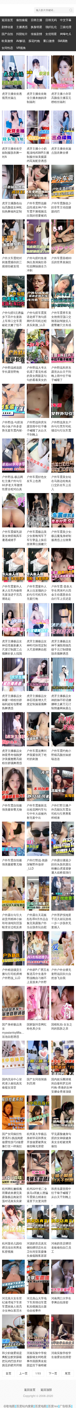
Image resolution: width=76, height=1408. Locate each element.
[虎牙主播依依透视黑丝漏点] (13, 72)
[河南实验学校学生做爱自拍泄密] (62, 1331)
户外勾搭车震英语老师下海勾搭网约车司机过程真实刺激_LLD (37, 319)
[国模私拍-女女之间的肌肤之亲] (62, 1003)
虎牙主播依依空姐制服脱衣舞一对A (12, 152)
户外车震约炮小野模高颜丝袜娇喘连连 (61, 755)
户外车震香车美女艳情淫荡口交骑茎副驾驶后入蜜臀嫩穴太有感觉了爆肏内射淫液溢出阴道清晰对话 (61, 325)
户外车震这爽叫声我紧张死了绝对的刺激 (37, 755)
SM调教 (63, 41)
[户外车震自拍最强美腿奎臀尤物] (13, 784)
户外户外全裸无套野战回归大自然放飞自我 (61, 974)
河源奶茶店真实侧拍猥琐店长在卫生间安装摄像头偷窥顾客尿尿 (37, 1249)
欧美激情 (7, 41)
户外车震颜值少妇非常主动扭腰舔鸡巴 (61, 207)
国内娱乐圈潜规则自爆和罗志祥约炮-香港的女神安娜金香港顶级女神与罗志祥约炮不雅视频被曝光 (61, 1091)
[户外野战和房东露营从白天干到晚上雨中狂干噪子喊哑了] (62, 346)
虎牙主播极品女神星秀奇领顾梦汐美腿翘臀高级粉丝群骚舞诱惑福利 (12, 759)
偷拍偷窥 (22, 20)
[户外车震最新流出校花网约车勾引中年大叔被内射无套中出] (38, 784)
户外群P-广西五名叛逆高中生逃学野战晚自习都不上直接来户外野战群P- (38, 978)
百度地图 (40, 1406)
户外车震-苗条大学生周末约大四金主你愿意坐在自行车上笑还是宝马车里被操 (61, 594)
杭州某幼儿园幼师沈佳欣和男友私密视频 (12, 1247)
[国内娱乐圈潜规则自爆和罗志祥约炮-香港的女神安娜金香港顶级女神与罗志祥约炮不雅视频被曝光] (62, 1058)
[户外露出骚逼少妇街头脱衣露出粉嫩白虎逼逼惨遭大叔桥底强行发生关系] (62, 839)
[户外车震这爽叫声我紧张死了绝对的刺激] (38, 729)
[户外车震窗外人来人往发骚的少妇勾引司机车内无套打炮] (38, 565)
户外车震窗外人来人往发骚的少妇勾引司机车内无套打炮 (37, 592)
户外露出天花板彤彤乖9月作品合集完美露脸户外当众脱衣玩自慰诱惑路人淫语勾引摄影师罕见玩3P (37, 927)
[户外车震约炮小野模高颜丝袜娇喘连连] (62, 729)
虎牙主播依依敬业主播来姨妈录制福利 (37, 97)
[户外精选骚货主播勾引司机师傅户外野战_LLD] (13, 948)
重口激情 (49, 41)
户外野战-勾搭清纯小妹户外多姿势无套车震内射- (12, 426)
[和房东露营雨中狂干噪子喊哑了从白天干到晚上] (62, 1167)
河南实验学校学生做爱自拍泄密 (61, 1355)
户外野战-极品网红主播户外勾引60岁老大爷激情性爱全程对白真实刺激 (12, 485)
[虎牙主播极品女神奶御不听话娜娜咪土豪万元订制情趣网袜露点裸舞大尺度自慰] (62, 674)
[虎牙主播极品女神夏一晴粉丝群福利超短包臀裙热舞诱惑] (13, 674)
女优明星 (51, 34)
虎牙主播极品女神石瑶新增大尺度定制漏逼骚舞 (37, 700)
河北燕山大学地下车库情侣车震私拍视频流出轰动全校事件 (37, 1304)
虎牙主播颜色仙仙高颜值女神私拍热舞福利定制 (12, 207)
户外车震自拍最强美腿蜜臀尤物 (12, 862)
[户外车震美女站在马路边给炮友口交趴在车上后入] (62, 455)
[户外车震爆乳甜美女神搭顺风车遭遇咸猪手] (13, 510)
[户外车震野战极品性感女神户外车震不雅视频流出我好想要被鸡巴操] (38, 182)
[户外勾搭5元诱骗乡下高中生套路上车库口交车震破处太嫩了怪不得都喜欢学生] (13, 291)
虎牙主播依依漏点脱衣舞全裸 (61, 150)
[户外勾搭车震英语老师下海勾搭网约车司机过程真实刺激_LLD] (38, 291)
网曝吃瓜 (65, 34)
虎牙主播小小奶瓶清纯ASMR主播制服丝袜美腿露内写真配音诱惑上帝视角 (38, 156)
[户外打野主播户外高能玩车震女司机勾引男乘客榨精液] (62, 784)
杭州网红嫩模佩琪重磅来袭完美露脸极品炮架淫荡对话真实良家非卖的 (12, 1197)
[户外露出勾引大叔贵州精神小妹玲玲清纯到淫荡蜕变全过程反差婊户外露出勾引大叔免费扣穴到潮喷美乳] (13, 893)
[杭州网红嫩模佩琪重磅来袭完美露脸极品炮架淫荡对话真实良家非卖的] (13, 1167)
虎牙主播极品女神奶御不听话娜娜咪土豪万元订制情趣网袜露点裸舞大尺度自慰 (61, 704)
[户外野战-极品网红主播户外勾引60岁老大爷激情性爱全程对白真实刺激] (13, 455)
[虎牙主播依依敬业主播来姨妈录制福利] (38, 72)
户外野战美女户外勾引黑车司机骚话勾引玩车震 (61, 426)
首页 (8, 1373)
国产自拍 (7, 34)
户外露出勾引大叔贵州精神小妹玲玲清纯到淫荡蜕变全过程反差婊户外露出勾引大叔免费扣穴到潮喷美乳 (12, 927)
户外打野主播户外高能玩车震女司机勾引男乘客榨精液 (61, 811)
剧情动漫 (7, 27)
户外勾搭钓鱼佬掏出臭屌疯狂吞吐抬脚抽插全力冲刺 (37, 264)
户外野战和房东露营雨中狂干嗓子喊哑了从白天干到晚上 (37, 428)
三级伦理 (65, 27)
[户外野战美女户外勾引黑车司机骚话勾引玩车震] (62, 401)
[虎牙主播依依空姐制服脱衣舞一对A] (13, 127)
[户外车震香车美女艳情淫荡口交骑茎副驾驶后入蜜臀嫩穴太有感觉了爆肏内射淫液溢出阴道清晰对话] (62, 291)
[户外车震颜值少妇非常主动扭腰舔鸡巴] (62, 182)
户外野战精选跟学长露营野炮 (12, 369)
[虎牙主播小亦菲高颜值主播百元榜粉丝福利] (62, 72)
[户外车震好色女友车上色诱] (38, 455)
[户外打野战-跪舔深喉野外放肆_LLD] (38, 839)
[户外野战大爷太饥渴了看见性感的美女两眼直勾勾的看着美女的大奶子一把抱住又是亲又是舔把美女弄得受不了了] (38, 346)
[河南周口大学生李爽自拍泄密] (62, 1277)
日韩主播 (36, 20)
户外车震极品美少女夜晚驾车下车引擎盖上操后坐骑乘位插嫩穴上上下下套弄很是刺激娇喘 (37, 542)
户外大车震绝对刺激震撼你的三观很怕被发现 (12, 262)
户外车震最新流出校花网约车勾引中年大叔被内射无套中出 (37, 811)
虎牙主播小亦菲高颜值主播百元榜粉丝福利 (61, 97)
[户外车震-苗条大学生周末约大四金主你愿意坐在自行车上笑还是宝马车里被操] (62, 565)
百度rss (53, 1406)
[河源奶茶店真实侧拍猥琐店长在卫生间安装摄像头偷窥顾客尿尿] (38, 1222)
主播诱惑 (22, 27)
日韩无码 (51, 20)
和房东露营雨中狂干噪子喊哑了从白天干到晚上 (61, 1193)
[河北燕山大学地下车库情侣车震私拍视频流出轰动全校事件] (38, 1277)
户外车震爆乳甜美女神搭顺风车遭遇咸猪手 (12, 536)
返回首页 (7, 20)
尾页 (68, 1373)
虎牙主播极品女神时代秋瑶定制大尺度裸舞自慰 (37, 645)
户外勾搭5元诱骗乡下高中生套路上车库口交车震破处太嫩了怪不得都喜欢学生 (13, 321)
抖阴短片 (22, 34)
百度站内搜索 (24, 1406)
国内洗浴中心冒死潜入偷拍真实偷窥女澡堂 (12, 1083)
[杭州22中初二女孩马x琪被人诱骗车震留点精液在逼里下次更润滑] (38, 1167)
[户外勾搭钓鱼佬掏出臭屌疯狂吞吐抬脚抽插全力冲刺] (38, 236)
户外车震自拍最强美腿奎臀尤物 (12, 807)
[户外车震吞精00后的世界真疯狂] (62, 236)
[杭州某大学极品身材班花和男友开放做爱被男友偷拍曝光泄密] (38, 1112)
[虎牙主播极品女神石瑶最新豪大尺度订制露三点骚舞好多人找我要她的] (13, 620)
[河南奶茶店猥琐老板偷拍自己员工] (62, 1222)
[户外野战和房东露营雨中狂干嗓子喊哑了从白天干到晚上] (38, 401)
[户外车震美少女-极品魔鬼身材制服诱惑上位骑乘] (62, 510)
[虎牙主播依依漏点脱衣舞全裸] (62, 127)
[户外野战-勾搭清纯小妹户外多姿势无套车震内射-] (13, 401)
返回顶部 (46, 1390)
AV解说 (20, 41)
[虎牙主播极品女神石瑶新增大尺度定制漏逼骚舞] (38, 674)
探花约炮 (34, 41)
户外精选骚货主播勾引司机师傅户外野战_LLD (12, 974)
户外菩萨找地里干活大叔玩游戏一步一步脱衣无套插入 (61, 921)
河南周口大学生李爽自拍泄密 (61, 1300)
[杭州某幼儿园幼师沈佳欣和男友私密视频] (13, 1222)
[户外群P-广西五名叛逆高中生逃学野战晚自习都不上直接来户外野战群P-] (38, 948)
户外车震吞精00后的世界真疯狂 (61, 260)
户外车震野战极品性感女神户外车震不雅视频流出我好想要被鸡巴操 (37, 211)
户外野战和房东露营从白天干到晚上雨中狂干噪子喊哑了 (61, 373)
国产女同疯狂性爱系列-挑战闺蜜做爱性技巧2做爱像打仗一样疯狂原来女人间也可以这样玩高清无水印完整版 (13, 1146)
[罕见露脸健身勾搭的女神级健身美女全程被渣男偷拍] (62, 1112)
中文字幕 (65, 20)
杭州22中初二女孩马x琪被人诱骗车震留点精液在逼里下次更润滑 (37, 1195)
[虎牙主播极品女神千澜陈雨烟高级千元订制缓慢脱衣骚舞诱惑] (62, 620)
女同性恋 (7, 48)
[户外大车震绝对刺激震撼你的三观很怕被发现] (13, 236)
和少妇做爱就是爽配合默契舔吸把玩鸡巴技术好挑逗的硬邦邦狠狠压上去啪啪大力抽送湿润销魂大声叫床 (12, 1365)
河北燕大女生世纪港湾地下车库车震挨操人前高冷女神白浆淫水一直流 (12, 1306)
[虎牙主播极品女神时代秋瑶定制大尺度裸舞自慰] (38, 620)
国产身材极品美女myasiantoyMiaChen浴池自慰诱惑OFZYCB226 (15, 1032)
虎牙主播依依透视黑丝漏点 (12, 95)
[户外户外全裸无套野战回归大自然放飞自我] (62, 948)
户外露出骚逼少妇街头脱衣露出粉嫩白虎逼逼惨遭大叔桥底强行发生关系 (61, 868)
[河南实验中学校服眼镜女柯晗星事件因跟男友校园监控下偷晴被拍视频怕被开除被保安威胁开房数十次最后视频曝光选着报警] (38, 1331)
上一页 (23, 1373)
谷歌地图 (9, 1406)
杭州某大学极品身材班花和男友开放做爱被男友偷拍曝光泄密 (37, 1140)
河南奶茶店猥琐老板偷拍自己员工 (61, 1247)
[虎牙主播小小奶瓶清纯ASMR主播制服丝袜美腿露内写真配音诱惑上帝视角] (38, 127)
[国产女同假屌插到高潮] (38, 1058)
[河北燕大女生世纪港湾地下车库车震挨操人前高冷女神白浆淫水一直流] (13, 1277)
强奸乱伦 (51, 27)
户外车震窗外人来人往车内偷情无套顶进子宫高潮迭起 (12, 592)
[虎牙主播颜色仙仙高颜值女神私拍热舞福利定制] (13, 182)
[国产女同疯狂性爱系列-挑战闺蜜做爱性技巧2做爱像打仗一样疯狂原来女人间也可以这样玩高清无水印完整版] (13, 1112)
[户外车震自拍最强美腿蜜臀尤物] (13, 839)
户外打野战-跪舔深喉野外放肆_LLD (37, 864)
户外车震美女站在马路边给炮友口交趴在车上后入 (61, 483)
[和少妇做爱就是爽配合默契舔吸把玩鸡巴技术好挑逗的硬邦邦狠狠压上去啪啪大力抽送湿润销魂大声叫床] (13, 1331)
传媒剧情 (36, 34)
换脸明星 (36, 27)
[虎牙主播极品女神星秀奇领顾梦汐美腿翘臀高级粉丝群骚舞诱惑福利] (13, 729)
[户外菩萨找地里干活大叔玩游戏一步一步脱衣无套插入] (62, 893)
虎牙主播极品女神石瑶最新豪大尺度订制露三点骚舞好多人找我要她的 (12, 649)
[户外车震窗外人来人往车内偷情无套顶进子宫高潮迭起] (13, 565)
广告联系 (65, 1406)
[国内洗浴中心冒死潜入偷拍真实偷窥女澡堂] (13, 1058)
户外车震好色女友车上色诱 (37, 479)
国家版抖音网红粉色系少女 (37, 1026)
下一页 (53, 1373)
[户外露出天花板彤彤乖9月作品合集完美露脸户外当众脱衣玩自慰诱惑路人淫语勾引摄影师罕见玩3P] (38, 893)
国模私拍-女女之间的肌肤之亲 (61, 1026)
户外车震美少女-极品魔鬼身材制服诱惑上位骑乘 (61, 536)
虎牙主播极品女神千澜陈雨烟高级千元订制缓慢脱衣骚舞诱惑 (61, 647)
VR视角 (21, 48)
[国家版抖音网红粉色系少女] (38, 1003)
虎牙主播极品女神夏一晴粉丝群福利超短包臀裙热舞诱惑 (12, 702)
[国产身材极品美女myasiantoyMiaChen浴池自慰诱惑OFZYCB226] (13, 1003)
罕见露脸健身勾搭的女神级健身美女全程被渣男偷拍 (61, 1140)
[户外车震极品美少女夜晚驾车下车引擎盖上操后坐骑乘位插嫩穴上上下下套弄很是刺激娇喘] (38, 510)
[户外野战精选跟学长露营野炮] (13, 346)
